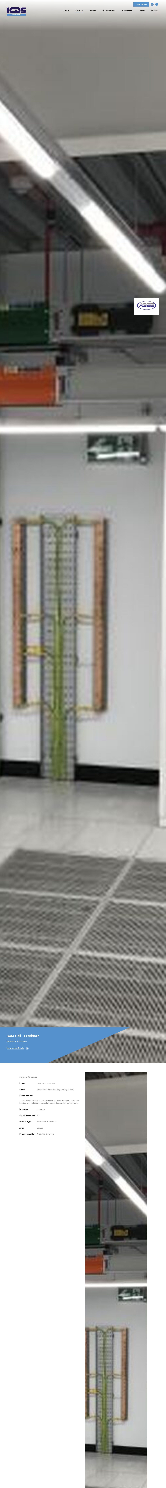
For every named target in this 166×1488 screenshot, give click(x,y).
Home (66, 10)
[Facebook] (156, 4)
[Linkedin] (151, 4)
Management (127, 10)
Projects (79, 10)
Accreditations (108, 10)
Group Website (141, 4)
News (142, 10)
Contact (154, 10)
